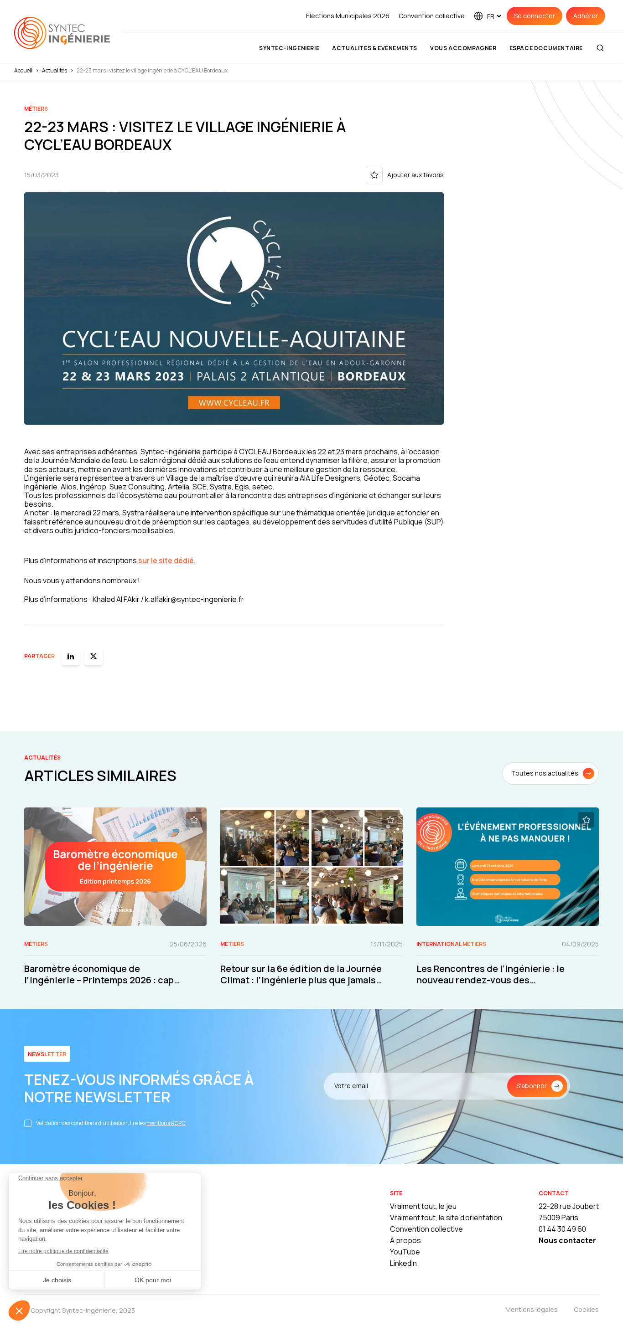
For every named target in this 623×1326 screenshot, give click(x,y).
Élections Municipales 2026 (347, 15)
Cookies (586, 1309)
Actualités (54, 70)
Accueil (23, 70)
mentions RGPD (166, 1123)
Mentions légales (531, 1309)
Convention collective (432, 15)
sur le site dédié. (167, 560)
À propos (405, 1240)
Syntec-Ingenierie (289, 48)
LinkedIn (403, 1263)
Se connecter (534, 15)
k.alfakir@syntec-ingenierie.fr (194, 599)
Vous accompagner (463, 48)
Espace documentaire (546, 48)
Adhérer (585, 15)
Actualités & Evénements (374, 48)
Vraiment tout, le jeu (423, 1206)
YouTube (405, 1252)
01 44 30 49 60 (562, 1229)
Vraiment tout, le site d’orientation (446, 1218)
